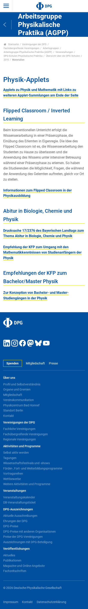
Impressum (10, 602)
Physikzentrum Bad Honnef (21, 405)
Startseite (13, 44)
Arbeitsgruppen (51, 48)
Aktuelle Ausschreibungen (20, 515)
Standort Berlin (13, 410)
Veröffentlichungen (16, 549)
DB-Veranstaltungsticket (19, 502)
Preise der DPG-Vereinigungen (23, 536)
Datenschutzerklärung (51, 602)
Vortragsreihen (13, 473)
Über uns (9, 378)
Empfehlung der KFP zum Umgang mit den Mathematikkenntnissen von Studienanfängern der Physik (42, 252)
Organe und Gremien (17, 389)
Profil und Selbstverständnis (21, 384)
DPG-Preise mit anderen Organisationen (29, 531)
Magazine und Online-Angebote (24, 565)
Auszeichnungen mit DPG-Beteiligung (27, 542)
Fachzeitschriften (14, 571)
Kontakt (8, 415)
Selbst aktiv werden (16, 452)
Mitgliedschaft (35, 363)
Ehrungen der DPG (15, 521)
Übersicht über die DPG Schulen (63, 56)
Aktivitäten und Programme (22, 446)
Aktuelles (9, 555)
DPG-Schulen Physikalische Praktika (23, 56)
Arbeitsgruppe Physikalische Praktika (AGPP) (28, 52)
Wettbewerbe (12, 479)
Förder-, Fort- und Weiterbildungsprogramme (32, 468)
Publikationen (12, 560)
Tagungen (9, 458)
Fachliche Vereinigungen (19, 429)
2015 (6, 59)
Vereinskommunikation (18, 400)
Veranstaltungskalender (19, 497)
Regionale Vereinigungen (19, 439)
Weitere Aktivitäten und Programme (26, 484)
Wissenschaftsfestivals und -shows (26, 463)
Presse (53, 363)
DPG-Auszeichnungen (18, 509)
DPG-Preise (10, 526)
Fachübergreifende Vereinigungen (21, 48)
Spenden (12, 363)
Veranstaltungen (64, 52)
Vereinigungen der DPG (34, 44)
